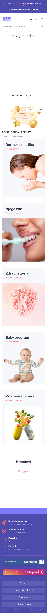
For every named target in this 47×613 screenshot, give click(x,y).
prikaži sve (24, 98)
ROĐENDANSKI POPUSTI (17, 132)
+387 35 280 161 (17, 3)
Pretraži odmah (12, 149)
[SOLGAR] (24, 473)
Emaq (42, 610)
